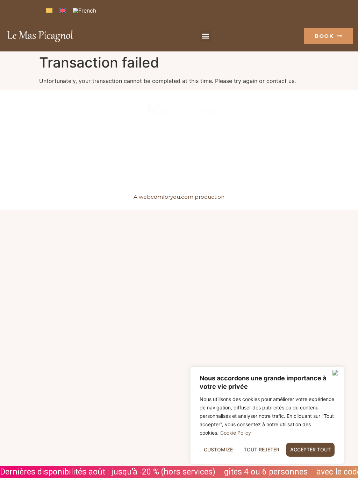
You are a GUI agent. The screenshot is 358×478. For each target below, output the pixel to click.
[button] (205, 36)
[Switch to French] (84, 10)
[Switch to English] (62, 10)
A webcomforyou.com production (179, 197)
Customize (218, 449)
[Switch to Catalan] (49, 10)
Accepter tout (310, 449)
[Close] (336, 372)
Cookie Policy (235, 433)
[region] (267, 415)
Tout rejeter (261, 449)
